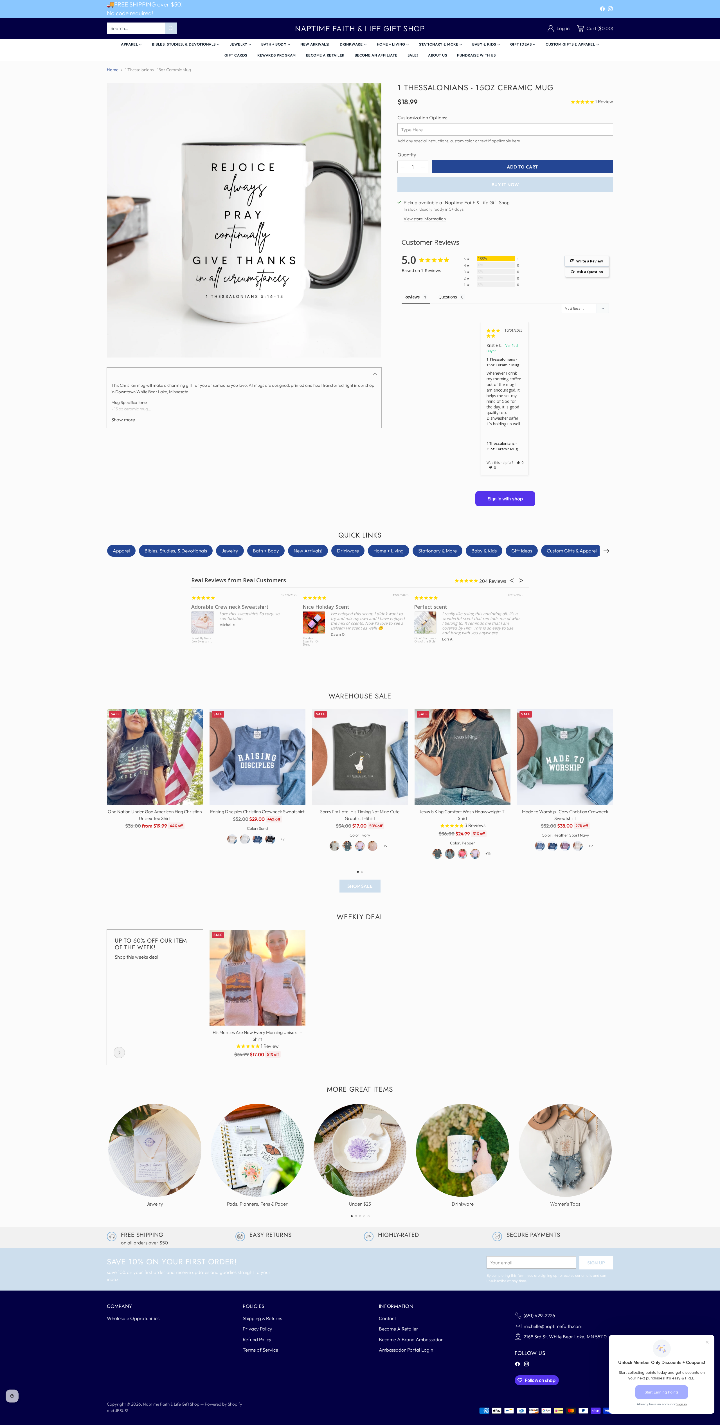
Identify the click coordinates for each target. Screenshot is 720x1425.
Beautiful (342, 606)
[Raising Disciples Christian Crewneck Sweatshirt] (257, 757)
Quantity (406, 155)
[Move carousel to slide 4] (364, 1216)
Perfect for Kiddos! (465, 606)
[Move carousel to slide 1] (358, 872)
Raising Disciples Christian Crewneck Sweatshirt (257, 811)
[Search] (171, 28)
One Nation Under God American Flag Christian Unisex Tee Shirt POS (231, 646)
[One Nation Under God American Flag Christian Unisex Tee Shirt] (155, 757)
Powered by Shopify (223, 1404)
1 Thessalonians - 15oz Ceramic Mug (502, 446)
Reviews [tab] (412, 297)
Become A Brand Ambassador (411, 1339)
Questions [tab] (447, 297)
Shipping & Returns (262, 1318)
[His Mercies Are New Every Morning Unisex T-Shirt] (257, 978)
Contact (387, 1318)
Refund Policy (257, 1339)
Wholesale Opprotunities (133, 1318)
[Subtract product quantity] (403, 167)
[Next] (606, 550)
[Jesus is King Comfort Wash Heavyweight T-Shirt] (462, 757)
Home (112, 69)
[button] (520, 462)
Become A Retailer (398, 1329)
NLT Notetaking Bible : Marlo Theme (341, 641)
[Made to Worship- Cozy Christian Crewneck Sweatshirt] (565, 757)
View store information (425, 218)
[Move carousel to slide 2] (362, 872)
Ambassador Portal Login (406, 1350)
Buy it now (505, 184)
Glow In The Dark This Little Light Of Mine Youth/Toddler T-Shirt (453, 645)
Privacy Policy (257, 1329)
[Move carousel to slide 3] (360, 1216)
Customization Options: (422, 117)
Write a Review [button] (589, 261)
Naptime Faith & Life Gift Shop (171, 1404)
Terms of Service (260, 1350)
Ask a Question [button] (590, 271)
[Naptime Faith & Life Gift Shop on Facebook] (602, 10)
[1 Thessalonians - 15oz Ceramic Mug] (244, 220)
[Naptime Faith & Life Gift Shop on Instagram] (610, 10)
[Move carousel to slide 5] (369, 1216)
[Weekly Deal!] (119, 1052)
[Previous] (107, 786)
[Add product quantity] (423, 167)
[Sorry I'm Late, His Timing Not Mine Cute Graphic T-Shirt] (360, 757)
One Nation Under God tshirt (255, 606)
